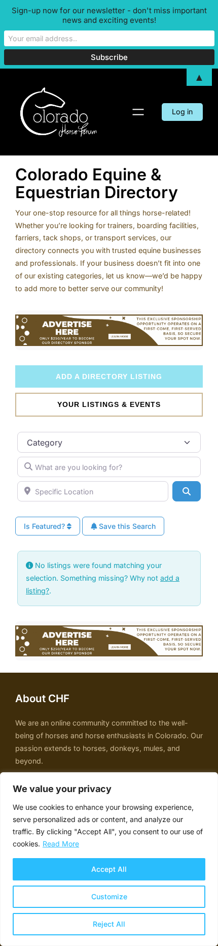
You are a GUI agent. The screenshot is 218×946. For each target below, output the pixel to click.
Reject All (109, 924)
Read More (61, 843)
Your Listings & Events (109, 404)
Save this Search (126, 526)
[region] (109, 859)
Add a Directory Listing (109, 376)
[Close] (207, 781)
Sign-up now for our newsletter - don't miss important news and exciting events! (109, 15)
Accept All (109, 869)
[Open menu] (138, 112)
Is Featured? (45, 526)
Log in (182, 111)
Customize (109, 896)
